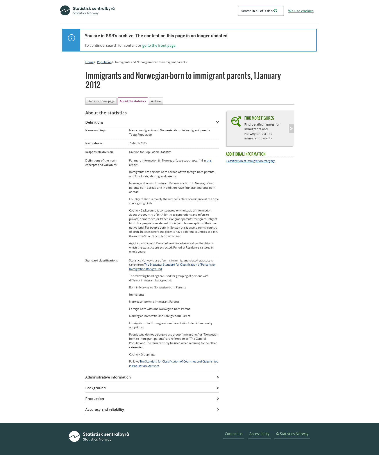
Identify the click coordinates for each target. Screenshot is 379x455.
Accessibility (259, 433)
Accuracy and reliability (104, 409)
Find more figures (259, 118)
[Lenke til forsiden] (87, 10)
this (209, 160)
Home (89, 62)
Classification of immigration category (250, 161)
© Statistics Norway (292, 433)
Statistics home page (101, 101)
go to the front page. (159, 45)
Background (95, 388)
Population (104, 62)
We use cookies (301, 11)
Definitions (94, 122)
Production (94, 398)
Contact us (234, 433)
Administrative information (108, 377)
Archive (156, 101)
